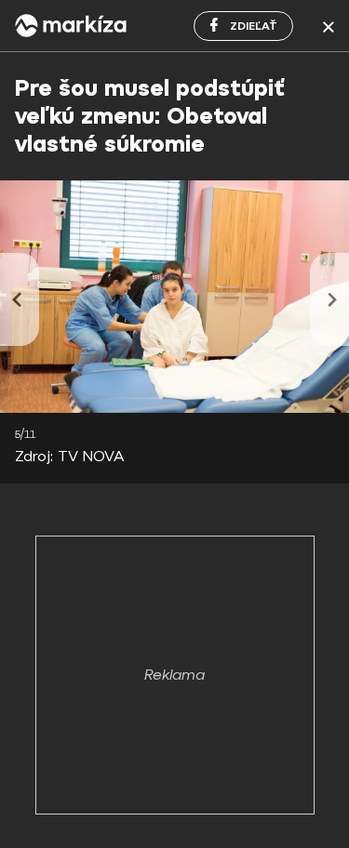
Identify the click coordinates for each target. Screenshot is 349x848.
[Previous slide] (19, 299)
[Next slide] (329, 299)
